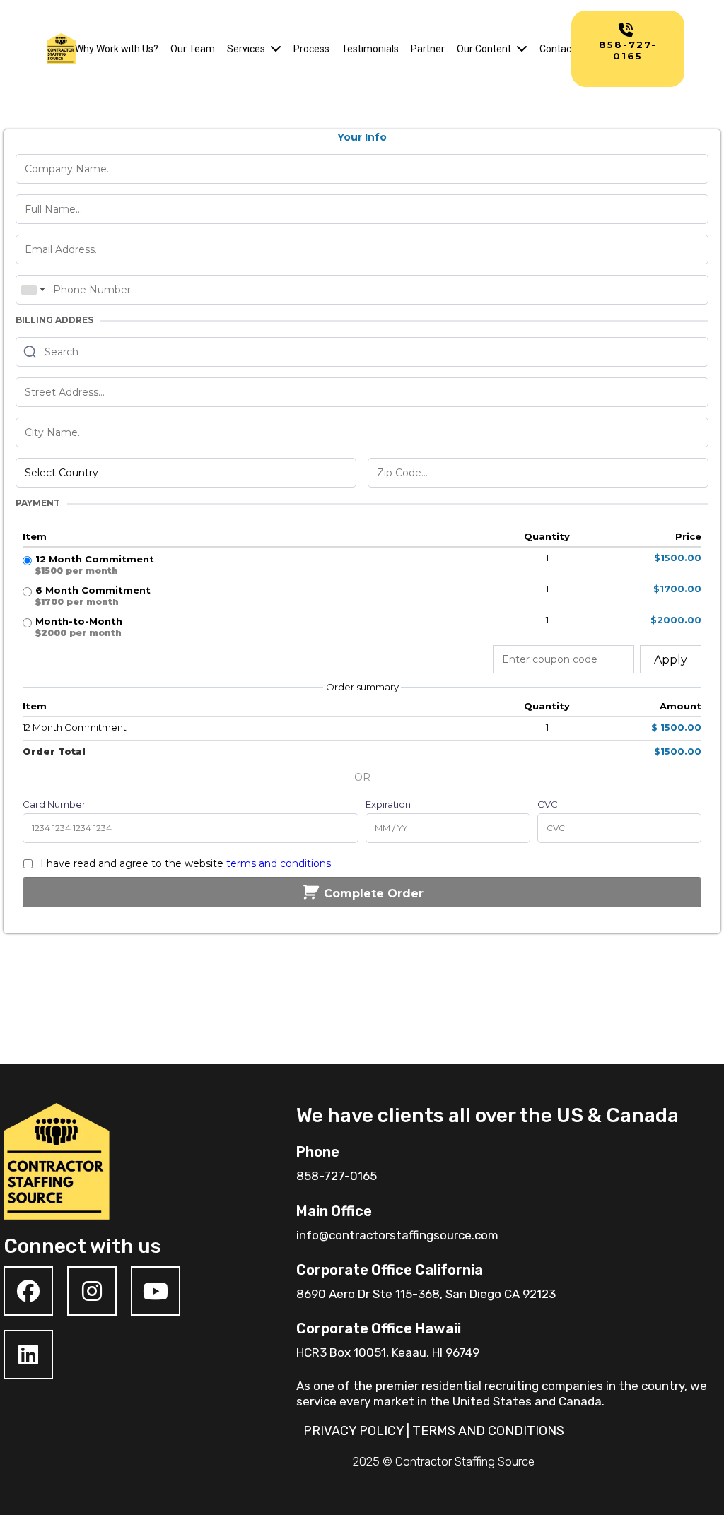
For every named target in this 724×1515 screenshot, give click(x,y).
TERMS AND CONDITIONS (488, 1431)
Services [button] (247, 48)
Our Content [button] (485, 48)
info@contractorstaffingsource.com (397, 1235)
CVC (547, 804)
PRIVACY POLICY (353, 1431)
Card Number (54, 804)
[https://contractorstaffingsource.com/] (61, 48)
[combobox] (32, 290)
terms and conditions (278, 863)
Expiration (388, 804)
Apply (670, 659)
